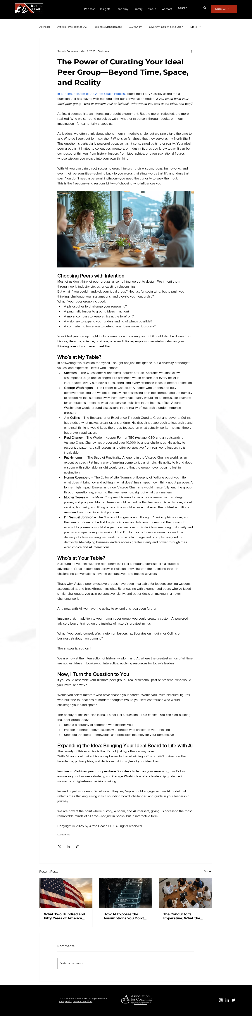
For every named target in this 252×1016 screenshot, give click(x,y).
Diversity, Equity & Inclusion (166, 26)
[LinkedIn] (227, 1000)
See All (208, 871)
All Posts (44, 26)
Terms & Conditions (82, 1001)
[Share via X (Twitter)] (59, 846)
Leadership (63, 834)
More (193, 26)
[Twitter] (233, 1000)
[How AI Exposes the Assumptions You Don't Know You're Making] (125, 893)
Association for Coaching (140, 1004)
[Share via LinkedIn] (68, 846)
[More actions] (191, 51)
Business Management (108, 26)
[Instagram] (220, 1000)
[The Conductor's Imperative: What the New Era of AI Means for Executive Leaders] (185, 893)
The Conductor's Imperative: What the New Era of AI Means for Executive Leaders (184, 916)
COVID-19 (135, 26)
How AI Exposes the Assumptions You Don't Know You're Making (123, 916)
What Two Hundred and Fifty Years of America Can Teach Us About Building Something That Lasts (65, 916)
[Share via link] (77, 846)
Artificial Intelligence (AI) (72, 26)
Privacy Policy (65, 1001)
